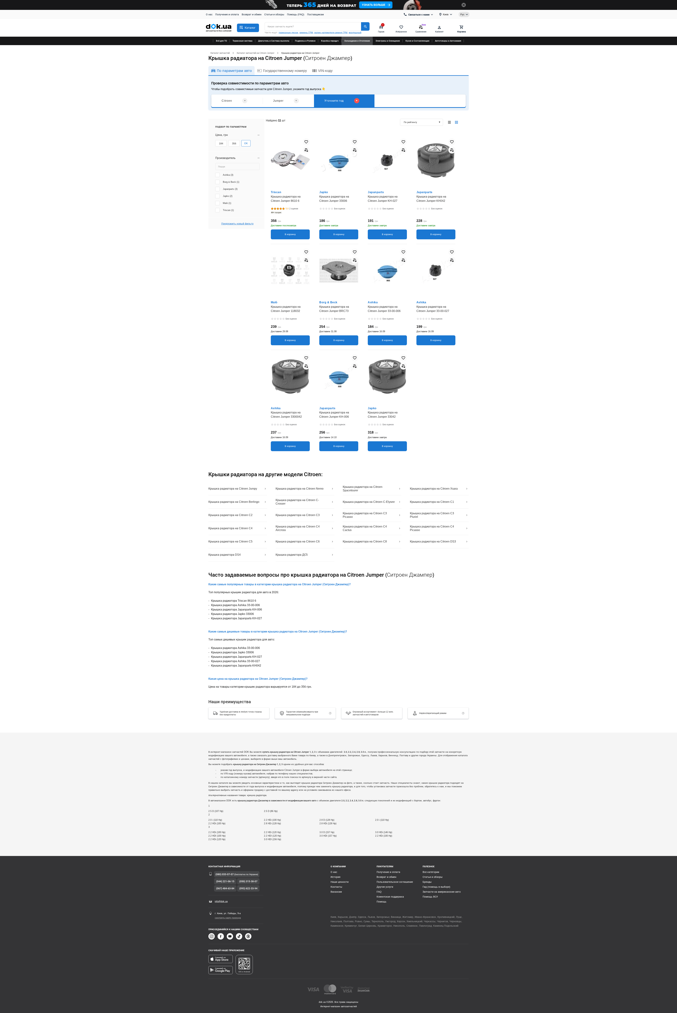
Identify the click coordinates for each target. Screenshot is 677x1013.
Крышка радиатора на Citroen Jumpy (232, 488)
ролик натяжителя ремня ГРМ (330, 32)
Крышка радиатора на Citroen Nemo (300, 488)
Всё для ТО (221, 41)
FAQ (379, 891)
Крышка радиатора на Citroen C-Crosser (297, 501)
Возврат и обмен (251, 14)
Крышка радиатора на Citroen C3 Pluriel (432, 515)
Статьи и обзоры (274, 14)
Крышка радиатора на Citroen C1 (432, 502)
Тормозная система (242, 41)
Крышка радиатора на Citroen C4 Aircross (298, 528)
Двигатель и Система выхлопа (273, 41)
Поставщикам (315, 14)
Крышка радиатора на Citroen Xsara (434, 488)
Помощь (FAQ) (295, 14)
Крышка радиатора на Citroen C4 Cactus (365, 528)
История (335, 877)
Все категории (431, 872)
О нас (209, 14)
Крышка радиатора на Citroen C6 (298, 541)
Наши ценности (340, 881)
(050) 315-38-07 (248, 881)
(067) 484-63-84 (225, 888)
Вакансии (336, 891)
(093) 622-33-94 (248, 888)
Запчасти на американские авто (442, 891)
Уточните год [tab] (334, 100)
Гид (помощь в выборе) (436, 886)
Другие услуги (385, 886)
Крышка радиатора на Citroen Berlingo (233, 502)
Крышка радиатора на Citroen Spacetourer (362, 488)
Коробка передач (330, 41)
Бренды (427, 881)
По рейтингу (410, 122)
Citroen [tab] (227, 100)
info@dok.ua (221, 901)
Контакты (336, 886)
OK (246, 143)
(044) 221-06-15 (225, 881)
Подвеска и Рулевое (305, 41)
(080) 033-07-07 (224, 874)
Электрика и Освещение (388, 41)
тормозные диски (288, 32)
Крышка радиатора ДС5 (292, 554)
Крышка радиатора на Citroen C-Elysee (369, 502)
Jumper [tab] (278, 100)
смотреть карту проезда (228, 917)
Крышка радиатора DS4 (224, 554)
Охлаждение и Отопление (357, 41)
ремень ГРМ (306, 32)
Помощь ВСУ (430, 896)
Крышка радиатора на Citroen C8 (365, 541)
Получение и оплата (227, 14)
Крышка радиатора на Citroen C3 (298, 515)
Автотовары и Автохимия (448, 41)
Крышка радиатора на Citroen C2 (230, 515)
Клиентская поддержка (390, 896)
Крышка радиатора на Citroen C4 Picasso (432, 528)
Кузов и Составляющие (417, 41)
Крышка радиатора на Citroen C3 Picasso (365, 515)
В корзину (290, 234)
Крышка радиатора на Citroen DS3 (433, 541)
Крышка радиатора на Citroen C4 (230, 528)
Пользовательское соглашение (395, 881)
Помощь (381, 901)
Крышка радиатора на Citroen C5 (230, 541)
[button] (248, 28)
